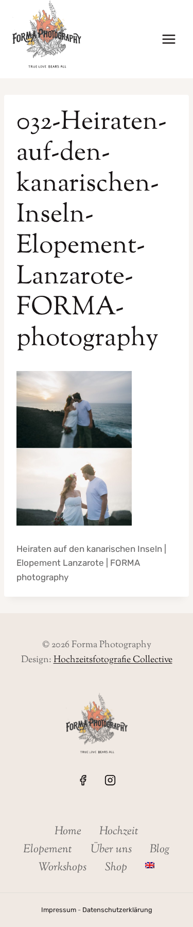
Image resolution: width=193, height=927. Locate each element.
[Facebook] (83, 780)
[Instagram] (110, 780)
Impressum (58, 910)
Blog (160, 849)
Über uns (111, 849)
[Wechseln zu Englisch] (149, 865)
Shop (116, 867)
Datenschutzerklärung (117, 910)
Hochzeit (118, 831)
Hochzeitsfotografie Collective (113, 660)
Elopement (47, 849)
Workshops (62, 867)
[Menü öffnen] (168, 39)
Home (68, 831)
